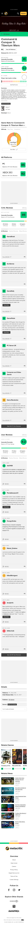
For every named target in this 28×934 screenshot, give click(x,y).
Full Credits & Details (8, 709)
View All (24, 207)
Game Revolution (10, 400)
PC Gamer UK (9, 346)
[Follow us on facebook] (8, 890)
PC (25, 257)
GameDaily (8, 291)
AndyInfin (9, 603)
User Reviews (6, 435)
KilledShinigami (10, 576)
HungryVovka (9, 521)
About (14, 860)
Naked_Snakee (10, 548)
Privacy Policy (14, 870)
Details (4, 687)
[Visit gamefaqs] (14, 911)
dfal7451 (8, 466)
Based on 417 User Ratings (7, 70)
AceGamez (8, 264)
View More (12, 149)
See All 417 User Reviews (14, 655)
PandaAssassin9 (10, 493)
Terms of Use (14, 876)
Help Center (14, 863)
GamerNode (9, 318)
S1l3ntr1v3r (9, 631)
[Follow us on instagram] (14, 890)
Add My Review (14, 84)
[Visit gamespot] (14, 902)
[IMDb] (22, 920)
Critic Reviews (7, 208)
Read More (6, 507)
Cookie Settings (14, 879)
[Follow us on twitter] (19, 890)
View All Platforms (10, 49)
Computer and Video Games (12, 373)
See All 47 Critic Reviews (14, 426)
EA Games (7, 34)
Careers (14, 866)
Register (23, 13)
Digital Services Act (14, 873)
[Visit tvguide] (14, 907)
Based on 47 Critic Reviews (7, 61)
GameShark (9, 237)
